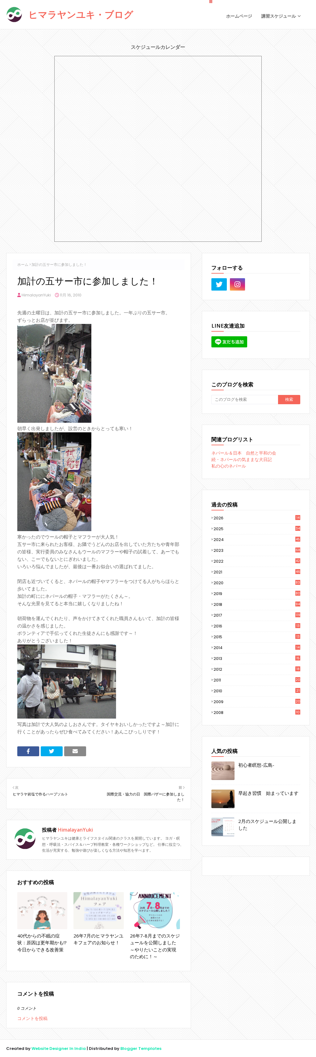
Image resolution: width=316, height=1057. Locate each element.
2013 (257, 659)
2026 (257, 518)
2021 (257, 572)
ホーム (22, 264)
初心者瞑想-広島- (256, 765)
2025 (257, 529)
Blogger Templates (140, 1048)
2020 (257, 583)
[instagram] (237, 284)
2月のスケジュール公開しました (267, 824)
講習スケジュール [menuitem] (278, 16)
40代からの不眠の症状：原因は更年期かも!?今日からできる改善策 (42, 943)
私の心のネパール (228, 466)
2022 (257, 561)
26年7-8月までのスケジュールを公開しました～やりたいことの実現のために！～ (155, 946)
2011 (257, 680)
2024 (257, 540)
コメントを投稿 (32, 1018)
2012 (257, 669)
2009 (257, 702)
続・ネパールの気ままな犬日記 (241, 459)
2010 (257, 691)
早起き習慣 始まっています (268, 793)
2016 (257, 626)
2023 (257, 550)
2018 (257, 604)
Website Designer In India (58, 1048)
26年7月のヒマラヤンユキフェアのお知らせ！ (98, 939)
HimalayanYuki (36, 295)
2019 (257, 594)
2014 (257, 648)
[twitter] (219, 284)
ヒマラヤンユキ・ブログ (80, 14)
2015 (257, 637)
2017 (257, 615)
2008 (257, 712)
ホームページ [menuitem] (239, 16)
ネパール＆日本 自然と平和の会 (243, 453)
